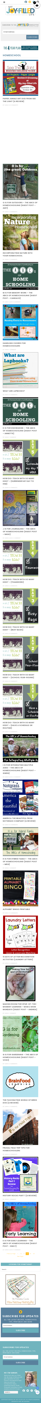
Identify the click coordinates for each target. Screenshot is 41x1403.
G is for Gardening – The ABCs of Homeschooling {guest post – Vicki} (20, 1057)
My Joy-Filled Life (20, 10)
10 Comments (13, 825)
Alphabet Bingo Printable (16, 909)
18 (27, 1253)
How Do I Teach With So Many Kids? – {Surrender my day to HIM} (18, 481)
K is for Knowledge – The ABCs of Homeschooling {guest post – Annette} (20, 431)
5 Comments (13, 732)
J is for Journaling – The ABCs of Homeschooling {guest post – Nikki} (20, 531)
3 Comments (13, 1064)
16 (21, 1253)
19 (30, 1253)
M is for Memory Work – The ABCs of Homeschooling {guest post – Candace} (20, 295)
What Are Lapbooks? (14, 391)
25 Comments (13, 105)
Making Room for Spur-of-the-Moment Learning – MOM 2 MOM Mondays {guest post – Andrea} (20, 1007)
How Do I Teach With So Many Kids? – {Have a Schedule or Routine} (18, 725)
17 (24, 1253)
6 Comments (13, 395)
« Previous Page (10, 1253)
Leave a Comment (14, 302)
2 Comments (13, 212)
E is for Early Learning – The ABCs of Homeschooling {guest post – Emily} (20, 1243)
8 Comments (13, 633)
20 (34, 1253)
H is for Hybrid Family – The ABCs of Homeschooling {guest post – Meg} (20, 861)
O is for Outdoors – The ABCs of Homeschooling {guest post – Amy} (20, 205)
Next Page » (20, 1256)
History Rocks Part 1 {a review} (20, 1195)
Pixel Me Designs (23, 1401)
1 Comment (12, 349)
